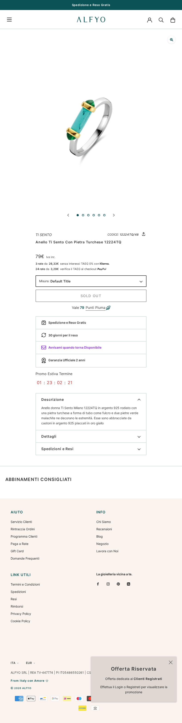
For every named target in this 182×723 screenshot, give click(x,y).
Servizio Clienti (21, 522)
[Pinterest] (118, 583)
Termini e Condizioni (25, 584)
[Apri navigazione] (9, 19)
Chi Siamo (103, 522)
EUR (29, 663)
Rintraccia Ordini (23, 529)
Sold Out (91, 296)
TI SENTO (44, 234)
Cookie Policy (20, 621)
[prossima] (113, 214)
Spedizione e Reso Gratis (91, 5)
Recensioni (104, 529)
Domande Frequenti (25, 558)
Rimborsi (17, 606)
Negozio (102, 544)
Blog (99, 536)
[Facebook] (97, 583)
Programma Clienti (24, 536)
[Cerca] (161, 19)
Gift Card (17, 551)
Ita (13, 663)
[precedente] (68, 214)
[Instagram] (108, 583)
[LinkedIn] (128, 583)
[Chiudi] (171, 662)
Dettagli (48, 436)
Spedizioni (18, 592)
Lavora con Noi (107, 551)
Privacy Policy (21, 614)
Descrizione (52, 399)
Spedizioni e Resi (57, 449)
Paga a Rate (19, 544)
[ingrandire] (171, 40)
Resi (14, 599)
